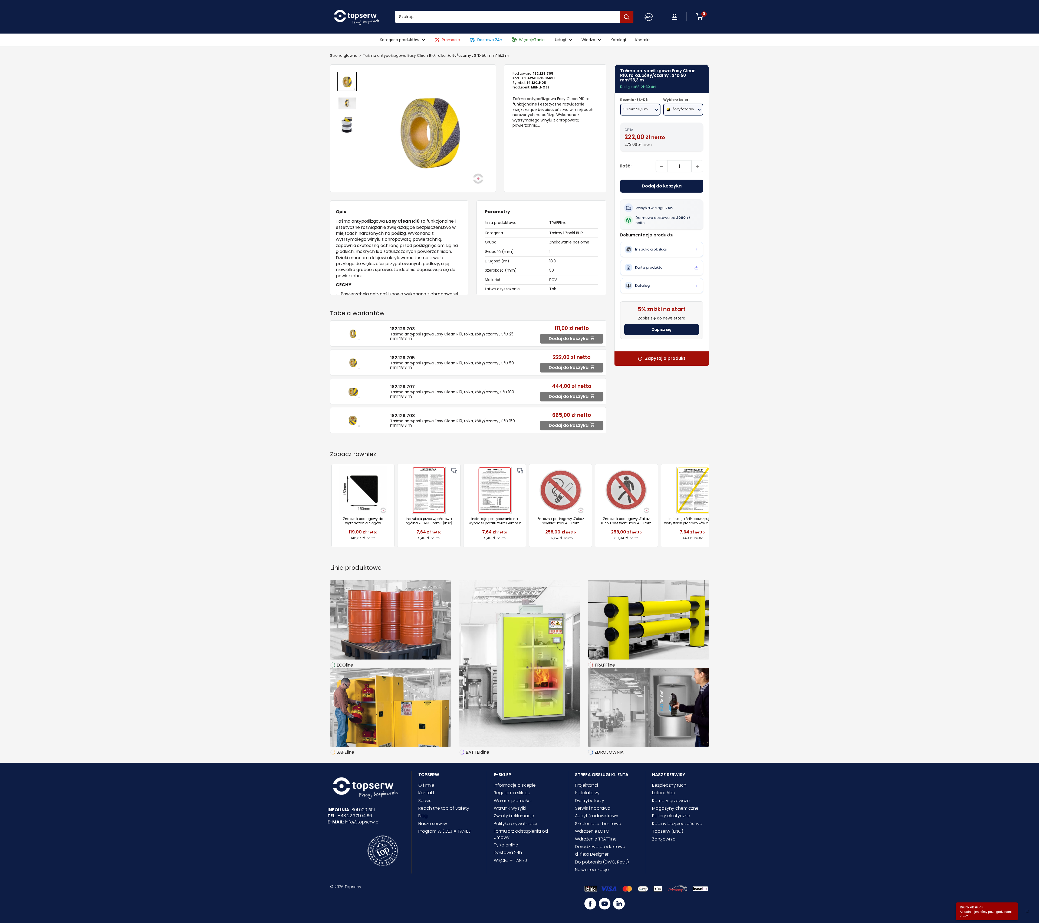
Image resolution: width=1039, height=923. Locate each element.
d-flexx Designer (592, 854)
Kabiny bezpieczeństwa (677, 823)
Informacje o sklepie (515, 785)
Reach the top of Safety (443, 808)
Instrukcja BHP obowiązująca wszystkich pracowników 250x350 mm (692, 521)
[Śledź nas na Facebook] (590, 903)
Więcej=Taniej (532, 39)
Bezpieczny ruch (669, 785)
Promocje (451, 39)
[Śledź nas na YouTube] (604, 903)
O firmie (426, 785)
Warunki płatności (512, 800)
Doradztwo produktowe (600, 846)
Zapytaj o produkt (665, 359)
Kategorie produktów (399, 39)
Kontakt (642, 39)
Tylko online (506, 845)
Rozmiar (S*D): (634, 100)
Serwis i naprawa (592, 808)
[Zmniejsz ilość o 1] (661, 166)
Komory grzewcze (671, 800)
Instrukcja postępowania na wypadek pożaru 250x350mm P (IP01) (495, 521)
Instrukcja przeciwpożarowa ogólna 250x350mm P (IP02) (429, 521)
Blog (423, 816)
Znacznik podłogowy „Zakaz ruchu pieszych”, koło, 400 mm (626, 521)
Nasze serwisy (432, 823)
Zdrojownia (664, 839)
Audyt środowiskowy (596, 816)
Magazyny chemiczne (675, 808)
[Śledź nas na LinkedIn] (619, 903)
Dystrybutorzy (589, 800)
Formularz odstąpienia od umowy (521, 834)
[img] (454, 470)
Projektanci (586, 785)
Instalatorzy (587, 793)
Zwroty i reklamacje (514, 816)
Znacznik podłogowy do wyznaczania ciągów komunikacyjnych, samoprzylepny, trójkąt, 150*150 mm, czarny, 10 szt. (363, 521)
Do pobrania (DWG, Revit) (602, 862)
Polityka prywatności (515, 823)
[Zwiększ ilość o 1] (697, 166)
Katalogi (618, 39)
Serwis (424, 800)
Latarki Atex (663, 793)
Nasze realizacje (592, 869)
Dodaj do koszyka (662, 186)
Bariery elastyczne (671, 816)
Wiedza (588, 39)
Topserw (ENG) (667, 831)
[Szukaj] (626, 17)
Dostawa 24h (489, 39)
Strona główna (343, 55)
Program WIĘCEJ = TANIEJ (444, 831)
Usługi (560, 39)
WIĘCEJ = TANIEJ (510, 860)
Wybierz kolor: (676, 100)
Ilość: (626, 166)
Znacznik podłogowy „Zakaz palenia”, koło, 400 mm (560, 521)
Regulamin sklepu (512, 793)
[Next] (709, 505)
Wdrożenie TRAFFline (596, 839)
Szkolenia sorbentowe (598, 823)
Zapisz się (662, 329)
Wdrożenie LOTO (592, 831)
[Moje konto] (648, 16)
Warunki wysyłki (510, 808)
